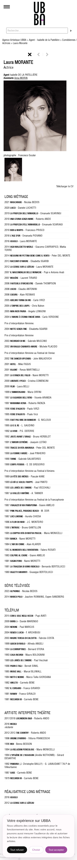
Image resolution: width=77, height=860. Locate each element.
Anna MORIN (21, 78)
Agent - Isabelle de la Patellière (44, 40)
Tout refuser (17, 849)
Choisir (36, 849)
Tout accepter (56, 849)
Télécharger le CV (64, 186)
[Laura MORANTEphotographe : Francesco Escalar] (38, 116)
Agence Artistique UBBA (14, 40)
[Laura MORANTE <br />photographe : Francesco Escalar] (13, 180)
